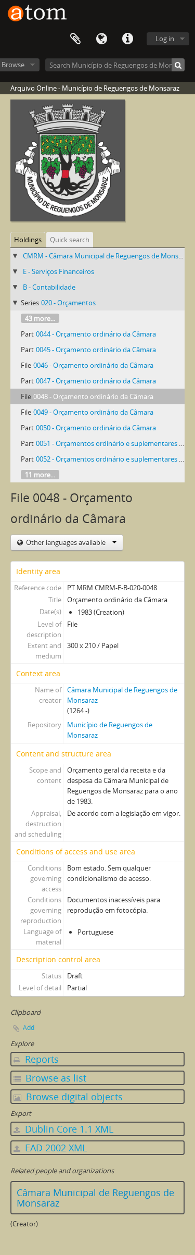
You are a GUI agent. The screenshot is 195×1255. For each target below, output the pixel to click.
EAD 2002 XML (54, 1147)
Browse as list (54, 1078)
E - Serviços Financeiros (58, 271)
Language (101, 39)
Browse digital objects (73, 1096)
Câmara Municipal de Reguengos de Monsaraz (95, 1197)
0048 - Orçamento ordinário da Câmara (93, 396)
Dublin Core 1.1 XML (67, 1129)
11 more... (40, 474)
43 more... (40, 318)
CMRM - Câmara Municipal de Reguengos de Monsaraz (107, 255)
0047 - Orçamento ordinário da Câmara (96, 381)
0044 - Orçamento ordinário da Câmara (96, 334)
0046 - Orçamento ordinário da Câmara (93, 365)
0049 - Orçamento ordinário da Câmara (93, 412)
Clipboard (75, 39)
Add (28, 1027)
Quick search (69, 239)
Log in (164, 38)
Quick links (127, 39)
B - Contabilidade (49, 287)
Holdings (28, 239)
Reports (40, 1059)
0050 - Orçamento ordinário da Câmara (96, 427)
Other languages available (65, 542)
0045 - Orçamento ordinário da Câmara (96, 349)
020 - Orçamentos (68, 302)
